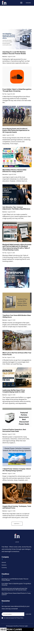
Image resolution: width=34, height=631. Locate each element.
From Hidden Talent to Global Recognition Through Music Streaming (16, 90)
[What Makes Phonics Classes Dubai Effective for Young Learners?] (17, 157)
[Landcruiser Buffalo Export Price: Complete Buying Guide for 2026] (17, 377)
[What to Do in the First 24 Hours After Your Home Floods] (17, 340)
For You (4, 94)
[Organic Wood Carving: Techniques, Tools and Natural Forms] (17, 493)
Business (4, 56)
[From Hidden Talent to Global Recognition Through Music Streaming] (17, 76)
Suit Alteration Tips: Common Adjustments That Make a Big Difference (16, 208)
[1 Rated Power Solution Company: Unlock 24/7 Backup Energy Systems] (17, 456)
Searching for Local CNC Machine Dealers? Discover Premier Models (14, 53)
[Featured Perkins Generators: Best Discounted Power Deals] (17, 417)
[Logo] (4, 3)
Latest (4, 135)
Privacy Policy (19, 618)
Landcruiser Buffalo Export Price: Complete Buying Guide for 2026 (13, 391)
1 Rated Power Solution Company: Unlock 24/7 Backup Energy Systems (16, 469)
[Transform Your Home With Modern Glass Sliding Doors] (17, 303)
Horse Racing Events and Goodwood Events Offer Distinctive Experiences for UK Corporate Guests (16, 130)
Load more (16, 523)
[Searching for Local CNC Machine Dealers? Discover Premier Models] (17, 39)
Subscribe (28, 614)
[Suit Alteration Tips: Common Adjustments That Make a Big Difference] (17, 194)
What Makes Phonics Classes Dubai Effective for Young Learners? (14, 170)
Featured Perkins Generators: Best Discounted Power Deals (14, 430)
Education (5, 174)
